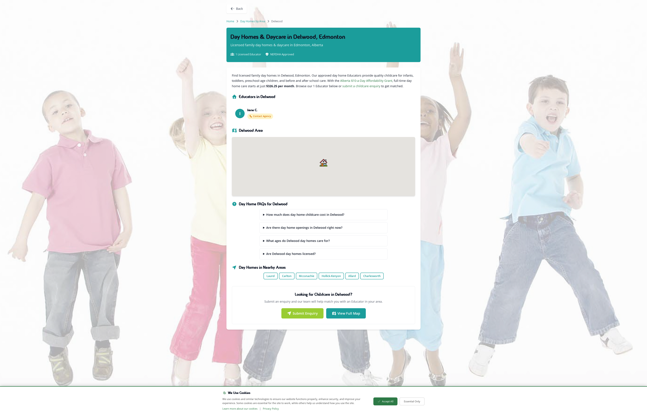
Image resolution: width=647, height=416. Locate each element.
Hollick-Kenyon (331, 276)
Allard (352, 276)
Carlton (286, 276)
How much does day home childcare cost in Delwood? (305, 215)
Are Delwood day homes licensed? (291, 254)
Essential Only (412, 401)
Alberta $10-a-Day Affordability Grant (366, 81)
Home (230, 21)
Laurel (271, 276)
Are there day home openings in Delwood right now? (304, 228)
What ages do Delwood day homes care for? (298, 241)
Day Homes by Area (252, 21)
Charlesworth (372, 276)
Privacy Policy (271, 408)
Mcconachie (306, 276)
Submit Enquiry (305, 313)
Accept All (387, 401)
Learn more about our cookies (239, 408)
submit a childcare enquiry (361, 86)
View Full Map (348, 313)
